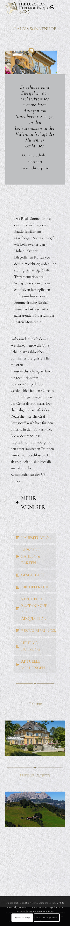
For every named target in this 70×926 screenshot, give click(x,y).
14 (47, 751)
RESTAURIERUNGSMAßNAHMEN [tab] (38, 630)
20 (19, 755)
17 (56, 751)
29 (47, 755)
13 (44, 751)
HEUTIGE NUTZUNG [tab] (30, 646)
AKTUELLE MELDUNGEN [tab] (33, 664)
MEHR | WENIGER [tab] (33, 502)
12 (41, 751)
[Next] (56, 738)
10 (35, 751)
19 (63, 751)
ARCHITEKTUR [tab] (34, 587)
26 (38, 755)
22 (25, 755)
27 (41, 755)
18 (60, 751)
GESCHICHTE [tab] (33, 575)
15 (50, 751)
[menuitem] (50, 8)
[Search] (50, 8)
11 (38, 751)
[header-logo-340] (29, 8)
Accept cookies (22, 917)
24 (32, 755)
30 (50, 755)
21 (22, 755)
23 (28, 755)
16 (53, 751)
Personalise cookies (47, 917)
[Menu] (59, 8)
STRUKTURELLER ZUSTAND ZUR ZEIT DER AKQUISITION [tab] (36, 609)
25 (35, 755)
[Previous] (14, 738)
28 (44, 755)
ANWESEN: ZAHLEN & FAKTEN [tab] (30, 556)
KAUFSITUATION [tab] (36, 537)
